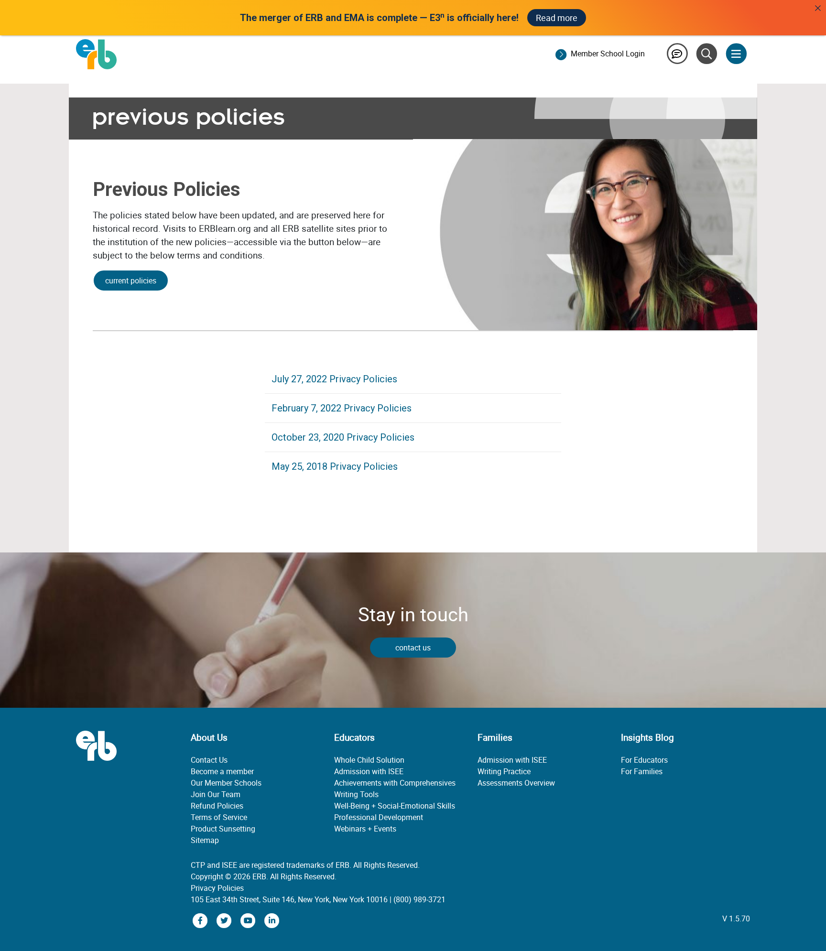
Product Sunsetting (223, 828)
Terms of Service (219, 817)
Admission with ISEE (368, 771)
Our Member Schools (226, 783)
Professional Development (378, 817)
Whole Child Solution (369, 760)
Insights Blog (647, 737)
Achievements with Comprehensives (395, 783)
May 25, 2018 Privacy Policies (335, 466)
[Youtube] (249, 919)
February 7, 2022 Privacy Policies (342, 408)
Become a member (222, 771)
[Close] (818, 8)
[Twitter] (225, 919)
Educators (354, 737)
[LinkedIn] (272, 919)
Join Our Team (215, 794)
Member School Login (608, 53)
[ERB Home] (96, 53)
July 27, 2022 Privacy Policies (334, 379)
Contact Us (209, 760)
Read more (556, 17)
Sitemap (205, 840)
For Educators (644, 760)
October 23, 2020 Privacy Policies (343, 437)
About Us (209, 737)
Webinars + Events (365, 828)
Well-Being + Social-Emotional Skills (394, 805)
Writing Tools (356, 794)
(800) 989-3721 (419, 899)
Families (495, 737)
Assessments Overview (516, 783)
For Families (642, 771)
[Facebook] (201, 919)
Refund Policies (217, 805)
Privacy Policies (217, 888)
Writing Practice (504, 771)
